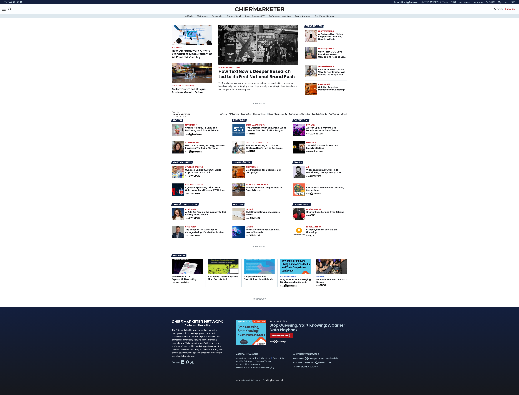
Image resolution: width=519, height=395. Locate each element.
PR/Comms (202, 16)
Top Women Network (324, 16)
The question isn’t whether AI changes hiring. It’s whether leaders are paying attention (204, 232)
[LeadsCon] (490, 2)
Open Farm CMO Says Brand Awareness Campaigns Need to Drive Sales (332, 55)
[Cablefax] (513, 2)
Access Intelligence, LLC (253, 380)
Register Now (280, 335)
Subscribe (510, 9)
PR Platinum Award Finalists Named (331, 281)
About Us (265, 358)
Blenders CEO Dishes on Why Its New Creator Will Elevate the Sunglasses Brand (331, 73)
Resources (179, 255)
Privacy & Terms (262, 361)
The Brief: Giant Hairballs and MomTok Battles (322, 147)
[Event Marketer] (465, 2)
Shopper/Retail (234, 16)
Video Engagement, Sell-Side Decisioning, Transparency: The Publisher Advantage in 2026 (323, 172)
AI (307, 167)
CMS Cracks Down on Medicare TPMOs (263, 213)
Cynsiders (190, 209)
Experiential (217, 16)
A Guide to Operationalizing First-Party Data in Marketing (223, 279)
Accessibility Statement (248, 364)
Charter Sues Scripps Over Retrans (325, 212)
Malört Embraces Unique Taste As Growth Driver (189, 90)
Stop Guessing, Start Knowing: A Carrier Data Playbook (307, 327)
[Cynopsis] (478, 2)
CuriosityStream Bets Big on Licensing (321, 231)
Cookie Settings (244, 361)
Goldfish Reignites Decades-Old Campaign (331, 88)
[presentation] (192, 34)
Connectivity (302, 204)
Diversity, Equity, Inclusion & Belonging (255, 367)
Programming (313, 209)
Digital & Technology (256, 143)
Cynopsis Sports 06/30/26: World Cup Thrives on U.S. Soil (203, 171)
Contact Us (278, 358)
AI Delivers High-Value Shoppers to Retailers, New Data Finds (330, 37)
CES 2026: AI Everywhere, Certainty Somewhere (325, 189)
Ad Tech (189, 16)
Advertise (498, 9)
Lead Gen (238, 204)
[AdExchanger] (412, 2)
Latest (249, 209)
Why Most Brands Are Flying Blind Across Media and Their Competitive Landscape (295, 283)
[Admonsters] (315, 176)
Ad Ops (298, 162)
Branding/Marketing (228, 67)
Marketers (190, 125)
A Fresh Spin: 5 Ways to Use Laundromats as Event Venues (323, 129)
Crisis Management (255, 125)
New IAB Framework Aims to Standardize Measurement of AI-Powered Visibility (192, 54)
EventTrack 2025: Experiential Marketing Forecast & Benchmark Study (184, 280)
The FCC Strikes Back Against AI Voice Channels (263, 231)
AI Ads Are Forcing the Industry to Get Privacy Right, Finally (205, 213)
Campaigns (323, 84)
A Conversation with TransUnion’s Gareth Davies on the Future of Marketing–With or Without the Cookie (259, 280)
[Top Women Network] (434, 2)
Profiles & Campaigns (182, 86)
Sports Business (182, 162)
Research (176, 47)
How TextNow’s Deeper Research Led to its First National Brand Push (256, 74)
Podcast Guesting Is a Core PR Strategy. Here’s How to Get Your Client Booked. (263, 148)
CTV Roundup (191, 143)
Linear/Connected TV (255, 16)
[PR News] (453, 2)
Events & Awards (302, 16)
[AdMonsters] (503, 2)
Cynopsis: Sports (193, 167)
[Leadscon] (254, 218)
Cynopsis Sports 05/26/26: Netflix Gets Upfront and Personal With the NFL (204, 190)
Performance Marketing (280, 16)
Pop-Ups (310, 125)
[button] (4, 9)
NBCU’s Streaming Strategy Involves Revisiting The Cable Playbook (205, 147)
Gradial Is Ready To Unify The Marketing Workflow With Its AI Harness (202, 130)
